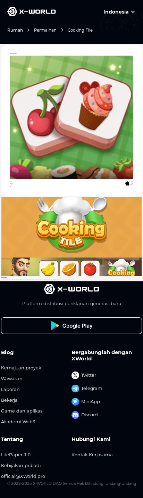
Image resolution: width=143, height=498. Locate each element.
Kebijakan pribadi (21, 465)
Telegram (91, 388)
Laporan (10, 389)
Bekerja (9, 400)
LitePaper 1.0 (16, 454)
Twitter (88, 375)
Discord (89, 414)
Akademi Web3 (18, 421)
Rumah (15, 30)
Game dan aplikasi (22, 411)
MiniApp (90, 401)
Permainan (45, 30)
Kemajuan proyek (21, 367)
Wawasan (12, 378)
